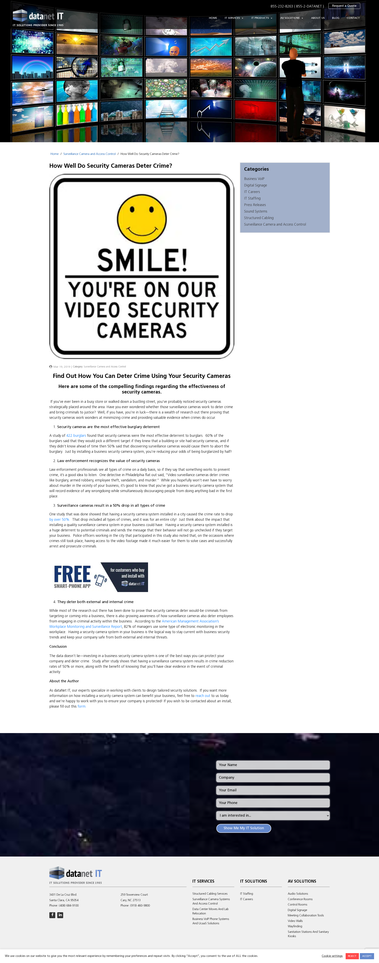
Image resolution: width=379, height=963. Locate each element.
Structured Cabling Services (209, 893)
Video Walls (295, 921)
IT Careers (252, 192)
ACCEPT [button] (367, 956)
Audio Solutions (298, 893)
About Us (318, 18)
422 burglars (76, 436)
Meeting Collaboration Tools (306, 915)
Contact (353, 18)
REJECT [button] (352, 956)
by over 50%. (60, 520)
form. (81, 707)
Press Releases (255, 205)
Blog (335, 18)
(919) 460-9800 (140, 905)
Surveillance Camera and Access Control (89, 154)
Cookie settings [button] (332, 956)
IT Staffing (252, 199)
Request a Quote (344, 6)
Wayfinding (295, 926)
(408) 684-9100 (69, 905)
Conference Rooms (300, 899)
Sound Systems (255, 212)
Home (213, 18)
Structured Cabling (259, 218)
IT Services (232, 18)
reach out (202, 696)
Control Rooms (297, 904)
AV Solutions (290, 18)
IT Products (260, 18)
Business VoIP (254, 179)
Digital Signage (255, 185)
